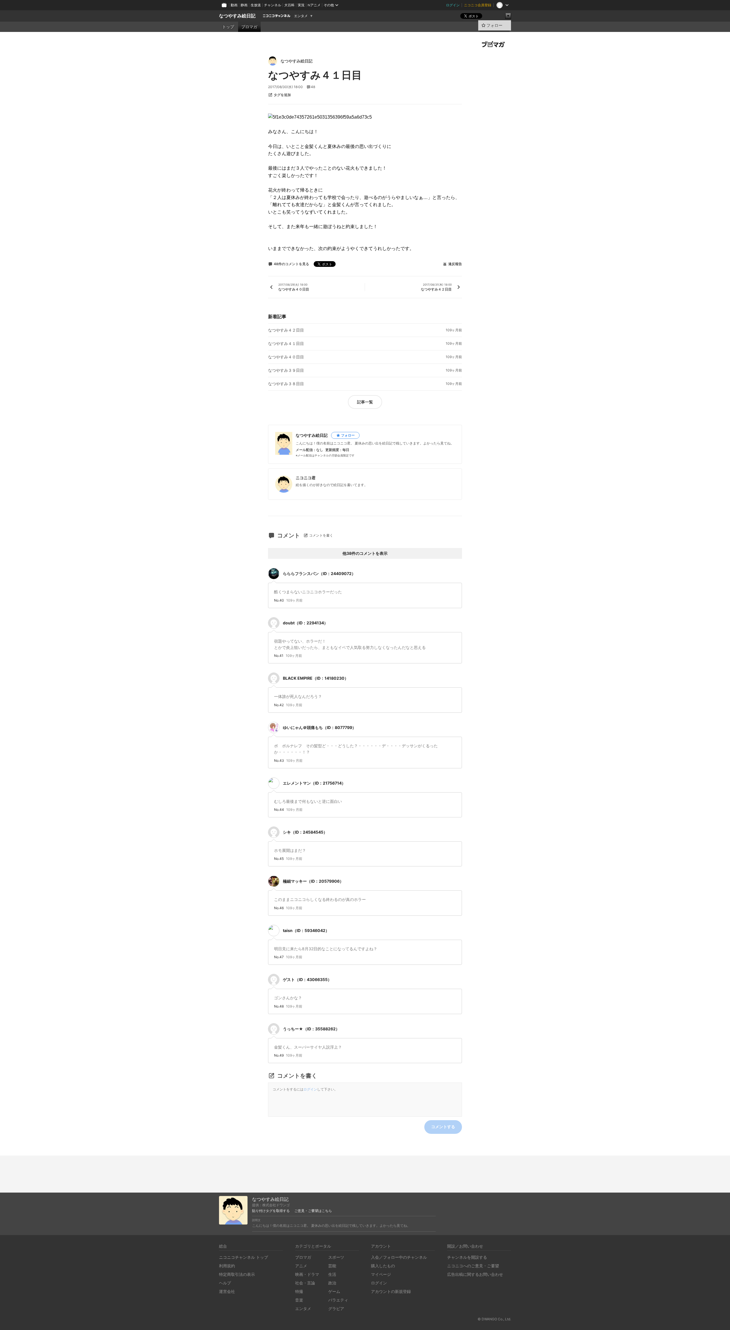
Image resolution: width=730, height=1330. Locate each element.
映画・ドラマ (307, 1274)
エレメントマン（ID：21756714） (314, 783)
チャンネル (272, 5)
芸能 (332, 1265)
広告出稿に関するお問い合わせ (475, 1274)
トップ (228, 27)
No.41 (278, 655)
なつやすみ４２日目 (286, 330)
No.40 (279, 600)
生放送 (256, 5)
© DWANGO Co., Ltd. (494, 1319)
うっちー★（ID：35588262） (311, 1028)
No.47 (279, 957)
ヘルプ (225, 1282)
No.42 (279, 705)
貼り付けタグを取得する (271, 1211)
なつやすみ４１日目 (286, 344)
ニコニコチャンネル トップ (243, 1257)
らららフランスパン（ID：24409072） (319, 573)
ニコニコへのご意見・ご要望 (473, 1265)
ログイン (453, 5)
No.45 (279, 858)
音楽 (299, 1299)
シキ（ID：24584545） (305, 832)
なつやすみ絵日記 (237, 15)
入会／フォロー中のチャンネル (399, 1257)
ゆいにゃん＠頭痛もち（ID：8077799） (319, 727)
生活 (332, 1274)
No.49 (279, 1055)
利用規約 (227, 1265)
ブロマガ (249, 27)
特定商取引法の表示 (237, 1274)
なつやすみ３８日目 (286, 384)
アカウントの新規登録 (391, 1291)
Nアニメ (314, 5)
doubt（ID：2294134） (305, 622)
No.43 (279, 760)
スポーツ (336, 1257)
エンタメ (301, 16)
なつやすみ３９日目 (286, 370)
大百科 (289, 5)
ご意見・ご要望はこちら (313, 1211)
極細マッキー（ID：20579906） (313, 881)
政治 (332, 1282)
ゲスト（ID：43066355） (307, 979)
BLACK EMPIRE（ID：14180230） (315, 678)
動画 (234, 5)
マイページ (381, 1274)
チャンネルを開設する (467, 1257)
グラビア (336, 1308)
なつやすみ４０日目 (286, 357)
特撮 (299, 1291)
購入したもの (383, 1265)
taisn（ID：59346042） (306, 930)
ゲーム (334, 1291)
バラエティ (338, 1299)
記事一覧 (365, 401)
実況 (301, 5)
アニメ (301, 1265)
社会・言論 (305, 1282)
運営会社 (227, 1291)
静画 (244, 5)
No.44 (279, 809)
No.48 (279, 1006)
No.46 (279, 908)
